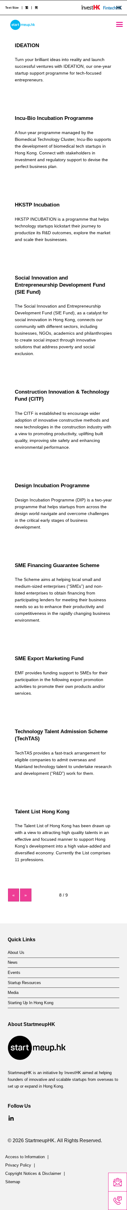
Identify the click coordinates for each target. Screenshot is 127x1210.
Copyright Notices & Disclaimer (33, 1173)
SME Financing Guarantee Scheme (57, 565)
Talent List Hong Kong (42, 812)
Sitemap (12, 1182)
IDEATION (27, 45)
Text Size (12, 7)
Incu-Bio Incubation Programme (54, 118)
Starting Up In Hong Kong (30, 1003)
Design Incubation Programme (52, 485)
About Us (16, 952)
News (13, 962)
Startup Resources (24, 983)
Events (14, 973)
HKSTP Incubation (37, 205)
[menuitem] (26, 7)
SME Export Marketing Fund (49, 658)
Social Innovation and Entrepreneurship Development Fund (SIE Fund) (60, 285)
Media (13, 993)
